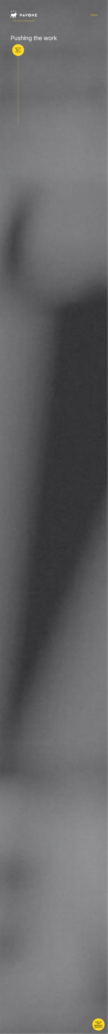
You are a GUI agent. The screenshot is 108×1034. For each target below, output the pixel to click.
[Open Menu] (94, 15)
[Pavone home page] (24, 14)
